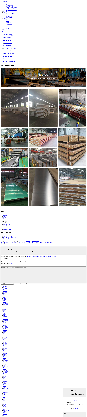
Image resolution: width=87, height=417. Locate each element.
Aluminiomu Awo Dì (20, 242)
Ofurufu (7, 19)
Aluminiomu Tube (48, 242)
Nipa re (4, 12)
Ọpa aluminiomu (12, 242)
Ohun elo (5, 18)
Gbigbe (7, 21)
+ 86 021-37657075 (7, 34)
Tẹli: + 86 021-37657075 (8, 235)
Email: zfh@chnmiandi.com (9, 238)
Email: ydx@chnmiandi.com (9, 237)
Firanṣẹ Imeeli (4, 244)
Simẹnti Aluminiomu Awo (11, 7)
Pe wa (4, 29)
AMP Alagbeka (35, 241)
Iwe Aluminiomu (40, 242)
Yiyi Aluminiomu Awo (31, 242)
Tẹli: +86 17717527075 (8, 236)
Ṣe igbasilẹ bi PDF (10, 13)
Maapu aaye (28, 241)
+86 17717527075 (10, 35)
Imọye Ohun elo (9, 27)
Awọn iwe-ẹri (9, 16)
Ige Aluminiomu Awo (10, 8)
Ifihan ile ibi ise (9, 14)
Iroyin (4, 25)
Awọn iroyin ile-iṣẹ (10, 28)
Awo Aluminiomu (10, 6)
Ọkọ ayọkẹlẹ (8, 22)
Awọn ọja (5, 4)
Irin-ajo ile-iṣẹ (9, 17)
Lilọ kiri (7, 23)
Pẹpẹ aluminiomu (9, 5)
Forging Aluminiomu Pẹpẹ (11, 10)
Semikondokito (9, 24)
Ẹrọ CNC (5, 11)
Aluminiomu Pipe (4, 242)
